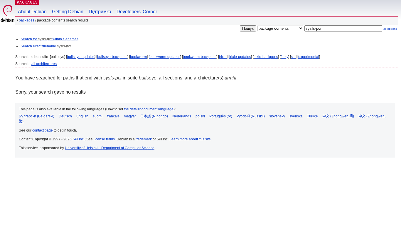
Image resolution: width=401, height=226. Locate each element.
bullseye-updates (81, 57)
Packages (27, 2)
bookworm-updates (164, 57)
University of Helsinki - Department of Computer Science (109, 148)
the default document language (148, 109)
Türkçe (312, 116)
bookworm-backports (199, 57)
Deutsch (65, 116)
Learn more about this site (190, 139)
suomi (97, 116)
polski (200, 116)
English (82, 116)
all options (390, 28)
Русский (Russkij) (251, 116)
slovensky (277, 116)
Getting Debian (67, 11)
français (113, 116)
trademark (144, 139)
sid (293, 57)
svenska (296, 116)
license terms (104, 139)
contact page (42, 130)
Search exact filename (46, 46)
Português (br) (220, 116)
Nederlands (181, 116)
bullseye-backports (112, 57)
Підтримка (100, 11)
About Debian (32, 11)
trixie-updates (240, 57)
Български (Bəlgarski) (36, 116)
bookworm (138, 57)
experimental (308, 57)
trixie (223, 57)
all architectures (44, 64)
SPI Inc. (79, 139)
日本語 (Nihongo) (154, 116)
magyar (130, 116)
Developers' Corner (137, 11)
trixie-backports (266, 57)
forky (284, 57)
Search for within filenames (49, 39)
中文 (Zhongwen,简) (338, 116)
